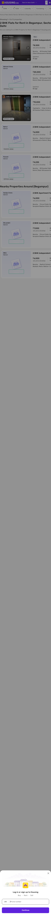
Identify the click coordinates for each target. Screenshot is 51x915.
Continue (25, 910)
